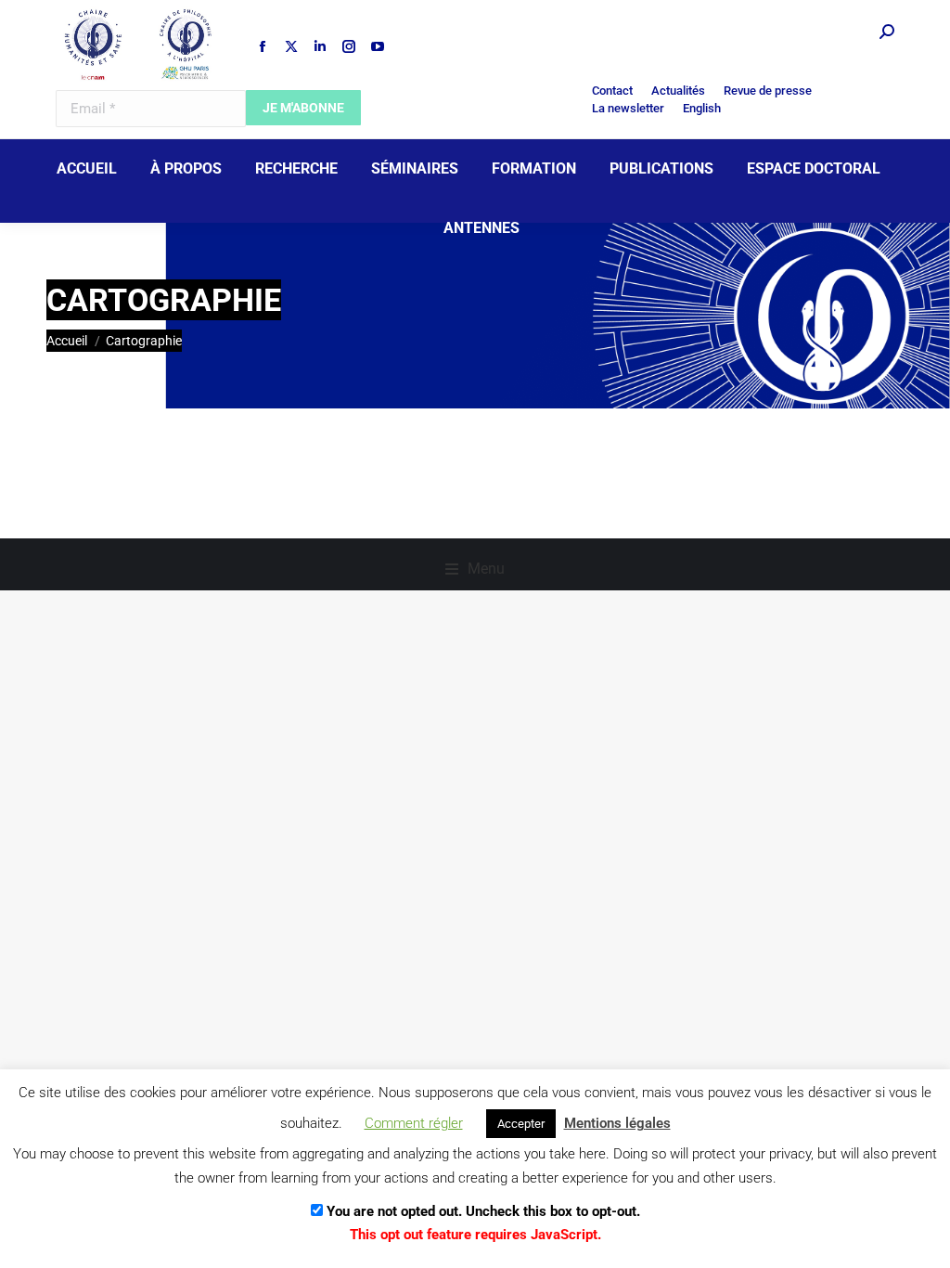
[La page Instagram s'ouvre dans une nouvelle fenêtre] (349, 46)
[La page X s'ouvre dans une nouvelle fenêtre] (291, 46)
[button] (475, 569)
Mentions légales (617, 1123)
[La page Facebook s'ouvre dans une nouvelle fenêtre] (262, 46)
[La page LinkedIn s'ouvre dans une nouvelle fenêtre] (320, 46)
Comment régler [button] (414, 1123)
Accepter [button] (521, 1124)
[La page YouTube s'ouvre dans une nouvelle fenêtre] (378, 46)
